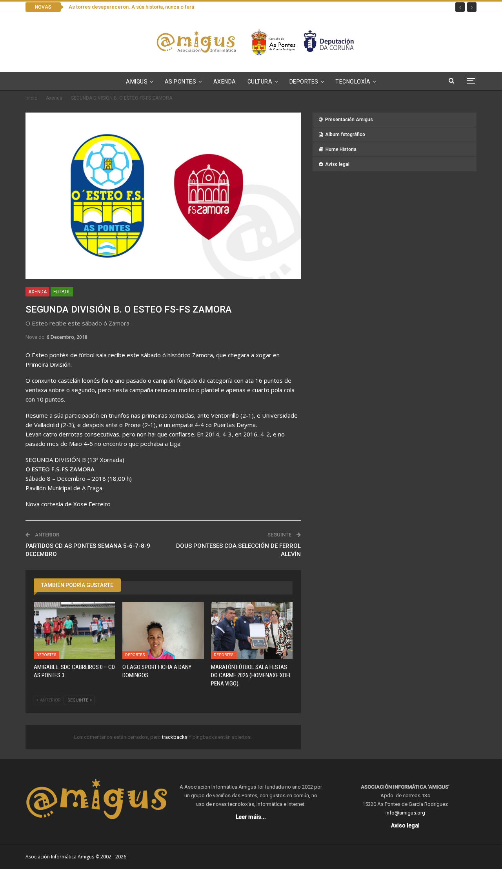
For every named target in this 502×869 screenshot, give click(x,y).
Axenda (224, 81)
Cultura (260, 81)
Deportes (303, 81)
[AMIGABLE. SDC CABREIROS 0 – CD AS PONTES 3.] (74, 630)
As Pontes (180, 81)
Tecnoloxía (352, 81)
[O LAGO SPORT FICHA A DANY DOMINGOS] (163, 630)
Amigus (136, 81)
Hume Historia (341, 149)
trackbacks (175, 737)
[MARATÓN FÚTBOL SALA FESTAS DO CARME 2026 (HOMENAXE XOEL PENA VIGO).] (252, 630)
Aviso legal (337, 164)
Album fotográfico (345, 134)
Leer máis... (251, 817)
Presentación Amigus (349, 119)
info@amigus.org (405, 813)
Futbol (62, 292)
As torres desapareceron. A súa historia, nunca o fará (131, 7)
